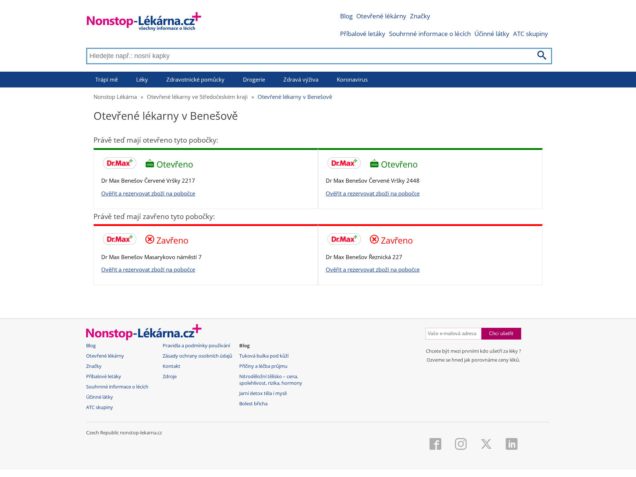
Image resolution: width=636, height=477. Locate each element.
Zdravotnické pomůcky (195, 79)
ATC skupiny (530, 33)
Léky (142, 79)
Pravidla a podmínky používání (196, 345)
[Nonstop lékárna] (144, 23)
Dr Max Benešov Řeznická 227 (364, 257)
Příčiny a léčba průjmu (263, 366)
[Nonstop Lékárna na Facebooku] (435, 444)
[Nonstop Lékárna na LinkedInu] (511, 444)
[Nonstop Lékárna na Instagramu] (461, 444)
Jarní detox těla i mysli (263, 393)
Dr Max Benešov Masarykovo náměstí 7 (151, 257)
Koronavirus (352, 79)
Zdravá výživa (300, 79)
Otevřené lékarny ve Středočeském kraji (197, 96)
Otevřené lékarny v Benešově (295, 96)
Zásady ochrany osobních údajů (197, 356)
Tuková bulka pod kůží (264, 356)
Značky (420, 16)
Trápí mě (106, 79)
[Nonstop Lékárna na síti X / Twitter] (486, 444)
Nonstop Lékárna (115, 96)
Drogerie (254, 79)
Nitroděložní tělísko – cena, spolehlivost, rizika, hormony (270, 379)
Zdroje (170, 376)
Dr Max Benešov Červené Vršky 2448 (373, 180)
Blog (346, 16)
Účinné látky (491, 33)
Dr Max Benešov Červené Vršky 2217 (148, 180)
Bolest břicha (253, 404)
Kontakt (171, 366)
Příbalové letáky (362, 33)
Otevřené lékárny (381, 16)
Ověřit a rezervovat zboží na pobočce (148, 193)
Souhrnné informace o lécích (430, 33)
